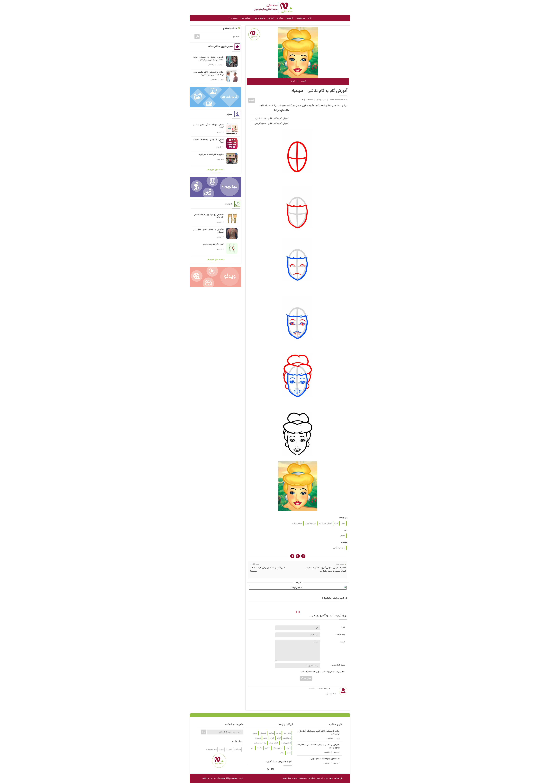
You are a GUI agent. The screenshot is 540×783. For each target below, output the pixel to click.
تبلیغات (221, 749)
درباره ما (234, 18)
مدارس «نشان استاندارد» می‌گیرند (211, 154)
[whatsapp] (268, 769)
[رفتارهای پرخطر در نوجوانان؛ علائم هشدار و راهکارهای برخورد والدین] (232, 61)
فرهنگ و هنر (259, 18)
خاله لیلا (342, 535)
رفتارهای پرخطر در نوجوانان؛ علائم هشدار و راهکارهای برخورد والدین (208, 58)
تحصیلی (289, 18)
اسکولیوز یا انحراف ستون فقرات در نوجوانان (208, 231)
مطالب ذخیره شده (211, 749)
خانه (309, 18)
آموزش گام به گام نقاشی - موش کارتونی (272, 123)
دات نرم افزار (215, 778)
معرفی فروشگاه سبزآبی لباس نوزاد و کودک (208, 126)
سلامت (280, 18)
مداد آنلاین (238, 749)
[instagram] (272, 769)
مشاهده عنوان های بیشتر (215, 169)
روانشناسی (300, 18)
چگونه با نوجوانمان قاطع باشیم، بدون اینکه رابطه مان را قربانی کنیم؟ (208, 73)
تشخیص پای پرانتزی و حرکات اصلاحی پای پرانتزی (208, 216)
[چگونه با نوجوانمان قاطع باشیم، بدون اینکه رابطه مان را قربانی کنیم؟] (232, 76)
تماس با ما (229, 749)
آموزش (271, 18)
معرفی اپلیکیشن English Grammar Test (208, 141)
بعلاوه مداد (245, 18)
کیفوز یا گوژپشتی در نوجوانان (212, 244)
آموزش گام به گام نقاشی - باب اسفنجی (272, 118)
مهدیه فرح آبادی (321, 99)
